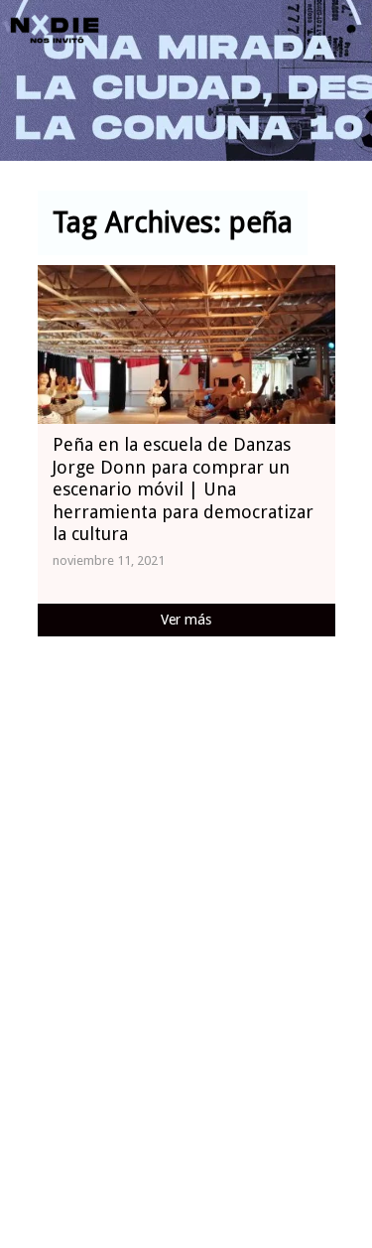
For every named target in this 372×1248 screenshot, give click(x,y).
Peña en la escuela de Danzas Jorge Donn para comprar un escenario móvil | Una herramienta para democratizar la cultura (183, 489)
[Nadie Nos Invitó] (54, 30)
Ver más (186, 619)
